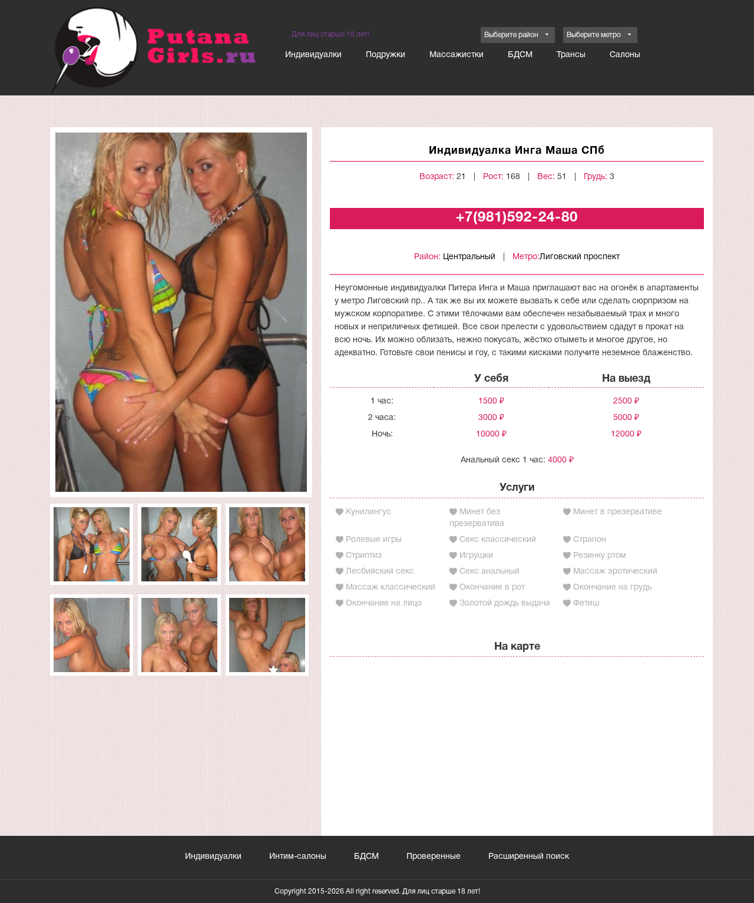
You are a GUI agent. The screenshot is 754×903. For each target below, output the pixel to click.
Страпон (589, 540)
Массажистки (456, 55)
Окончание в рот (492, 587)
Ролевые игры (374, 540)
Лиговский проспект (580, 257)
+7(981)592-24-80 (517, 217)
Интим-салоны (297, 857)
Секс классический (497, 540)
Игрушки (476, 556)
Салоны (625, 55)
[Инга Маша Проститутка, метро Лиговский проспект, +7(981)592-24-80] (181, 312)
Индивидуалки (313, 55)
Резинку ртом (599, 556)
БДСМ (520, 55)
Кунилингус (368, 512)
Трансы (571, 55)
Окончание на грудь (612, 587)
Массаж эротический (615, 571)
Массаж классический (390, 587)
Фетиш (586, 603)
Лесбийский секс (380, 571)
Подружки (385, 55)
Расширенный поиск (528, 857)
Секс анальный (489, 571)
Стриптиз (364, 556)
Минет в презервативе (617, 512)
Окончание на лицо (384, 603)
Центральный (469, 257)
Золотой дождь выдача (504, 603)
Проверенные (433, 857)
